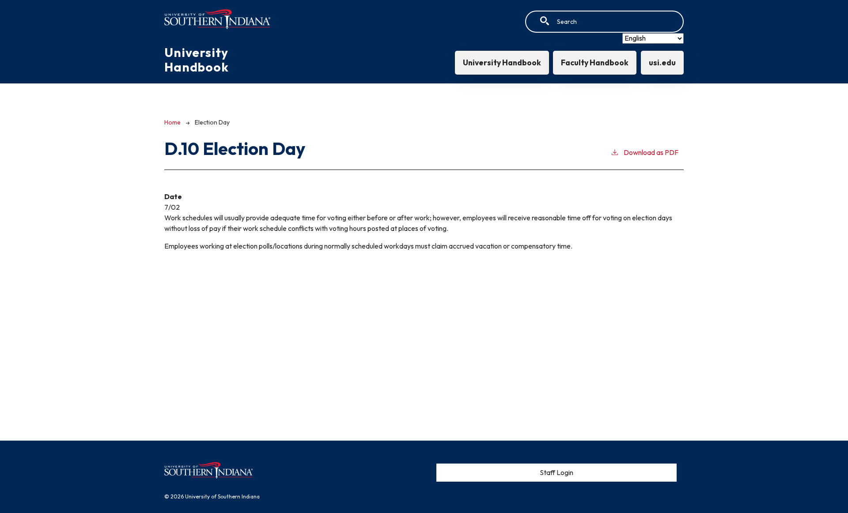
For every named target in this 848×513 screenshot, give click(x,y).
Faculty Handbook (594, 62)
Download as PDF (651, 152)
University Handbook (502, 62)
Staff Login (556, 472)
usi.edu (662, 62)
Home (172, 122)
